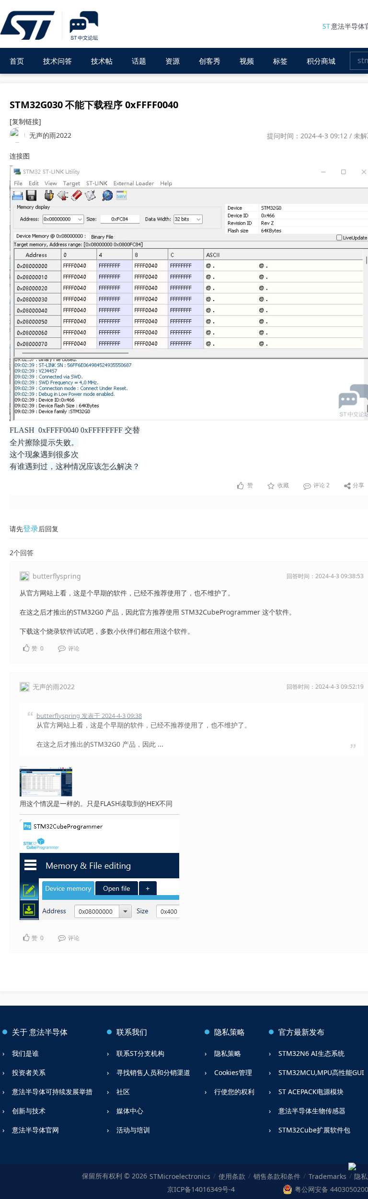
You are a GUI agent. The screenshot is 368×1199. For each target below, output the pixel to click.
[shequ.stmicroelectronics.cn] (50, 26)
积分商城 (321, 61)
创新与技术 (29, 1110)
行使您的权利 (234, 1091)
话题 (139, 61)
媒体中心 (129, 1110)
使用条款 (231, 1176)
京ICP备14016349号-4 (201, 1189)
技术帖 (102, 61)
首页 (17, 61)
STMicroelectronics (180, 1176)
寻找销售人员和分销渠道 (153, 1072)
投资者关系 (29, 1072)
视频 (247, 61)
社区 (123, 1091)
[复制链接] (25, 121)
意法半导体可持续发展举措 (52, 1091)
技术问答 (57, 61)
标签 (280, 61)
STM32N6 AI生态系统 (311, 1053)
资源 (172, 61)
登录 (30, 528)
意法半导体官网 (35, 1129)
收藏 (283, 485)
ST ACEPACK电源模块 (311, 1091)
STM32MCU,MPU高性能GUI (321, 1072)
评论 (321, 485)
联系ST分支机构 (140, 1053)
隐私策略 (227, 1053)
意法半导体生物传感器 (311, 1110)
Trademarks (327, 1176)
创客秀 (209, 61)
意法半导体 (48, 1032)
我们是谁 (25, 1053)
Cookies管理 (233, 1072)
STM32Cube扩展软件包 (314, 1129)
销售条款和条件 (276, 1176)
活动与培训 (133, 1129)
